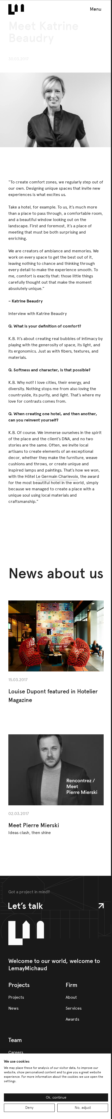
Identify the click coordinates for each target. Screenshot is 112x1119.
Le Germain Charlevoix (57, 476)
